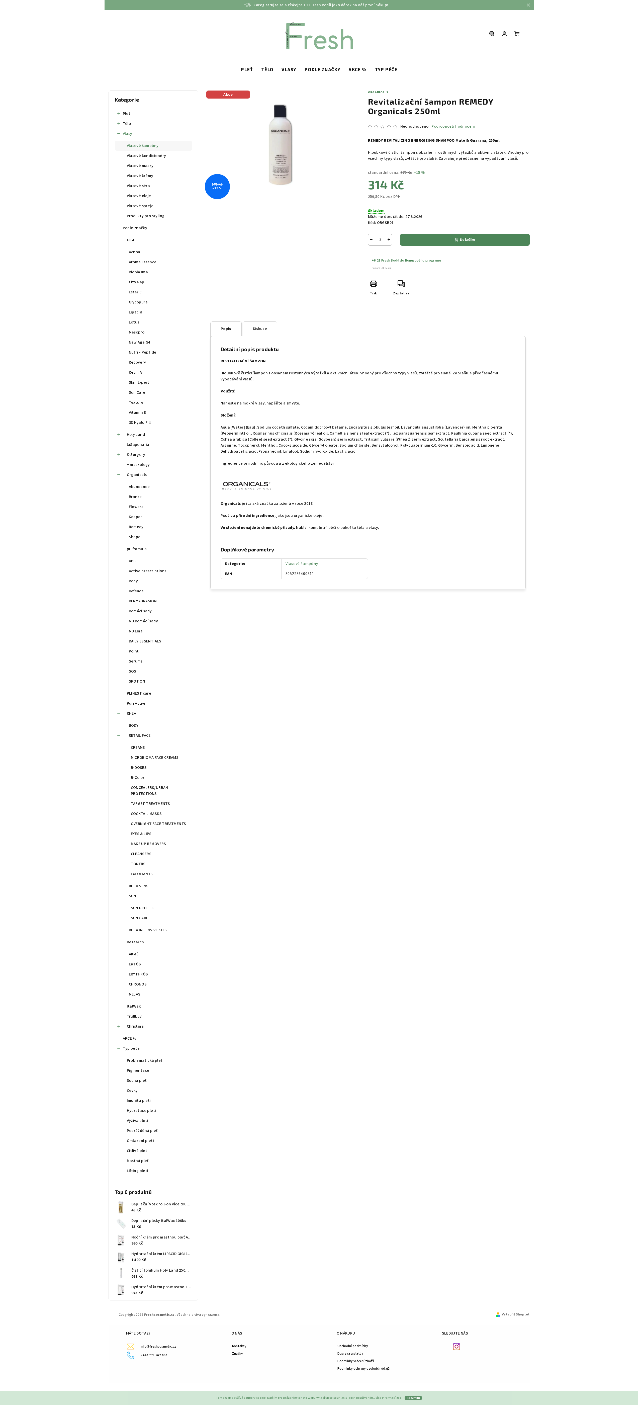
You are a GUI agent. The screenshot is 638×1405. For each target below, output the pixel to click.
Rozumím (413, 1398)
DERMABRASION (143, 601)
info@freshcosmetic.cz (158, 1346)
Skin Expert (139, 382)
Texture (136, 402)
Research (135, 942)
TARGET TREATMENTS (150, 803)
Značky (237, 1353)
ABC (132, 561)
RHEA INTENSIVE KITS (148, 930)
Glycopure (138, 302)
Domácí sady (140, 611)
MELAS (135, 994)
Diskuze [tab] (260, 329)
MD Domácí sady (143, 621)
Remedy (136, 527)
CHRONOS (138, 984)
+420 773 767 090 (154, 1355)
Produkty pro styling (146, 216)
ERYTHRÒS (138, 974)
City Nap (136, 282)
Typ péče (131, 1048)
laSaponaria (138, 444)
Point (134, 651)
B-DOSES (139, 767)
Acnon (134, 252)
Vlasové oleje (139, 196)
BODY (134, 725)
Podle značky (135, 228)
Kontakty (239, 1346)
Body (133, 581)
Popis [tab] (226, 329)
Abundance (139, 486)
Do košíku (467, 239)
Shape (135, 537)
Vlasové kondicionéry (146, 155)
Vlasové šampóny (143, 145)
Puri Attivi (136, 703)
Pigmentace (138, 1070)
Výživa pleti (137, 1120)
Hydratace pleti (141, 1110)
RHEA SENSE (140, 886)
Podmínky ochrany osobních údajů (363, 1368)
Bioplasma (138, 272)
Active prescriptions (147, 571)
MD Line (136, 631)
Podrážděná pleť (142, 1130)
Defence (136, 591)
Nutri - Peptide (142, 352)
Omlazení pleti (140, 1140)
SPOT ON (137, 681)
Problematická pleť (144, 1060)
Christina (135, 1026)
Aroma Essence (143, 262)
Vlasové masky (140, 166)
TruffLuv (134, 1016)
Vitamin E (137, 412)
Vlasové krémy (140, 176)
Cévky (132, 1090)
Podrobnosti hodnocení (453, 126)
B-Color (138, 777)
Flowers (136, 507)
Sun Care (137, 392)
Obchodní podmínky (352, 1346)
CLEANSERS (141, 854)
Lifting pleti (137, 1171)
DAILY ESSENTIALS (145, 641)
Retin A (135, 372)
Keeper (135, 517)
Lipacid (135, 312)
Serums (136, 661)
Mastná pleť (138, 1161)
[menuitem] (247, 70)
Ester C (135, 292)
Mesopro (137, 332)
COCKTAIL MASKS (146, 813)
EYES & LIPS (141, 834)
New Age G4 (139, 342)
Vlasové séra (138, 186)
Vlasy (127, 133)
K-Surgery (136, 454)
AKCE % (129, 1038)
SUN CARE (139, 918)
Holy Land (136, 434)
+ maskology (138, 464)
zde (399, 1398)
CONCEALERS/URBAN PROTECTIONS (149, 790)
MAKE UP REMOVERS (148, 844)
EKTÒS (135, 964)
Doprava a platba (350, 1353)
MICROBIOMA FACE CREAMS (155, 757)
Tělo (127, 123)
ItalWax (134, 1006)
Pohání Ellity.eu (381, 268)
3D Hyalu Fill (140, 422)
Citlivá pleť (137, 1150)
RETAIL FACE (140, 735)
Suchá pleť (137, 1080)
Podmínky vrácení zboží (355, 1361)
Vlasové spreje (140, 206)
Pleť (126, 113)
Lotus (134, 322)
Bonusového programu (423, 260)
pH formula (137, 549)
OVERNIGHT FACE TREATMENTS (158, 824)
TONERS (138, 864)
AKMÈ (134, 954)
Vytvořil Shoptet (515, 1314)
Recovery (137, 362)
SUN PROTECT (143, 908)
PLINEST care (139, 693)
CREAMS (138, 747)
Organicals (137, 474)
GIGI (130, 240)
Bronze (135, 497)
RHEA (131, 713)
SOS (132, 671)
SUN (132, 896)
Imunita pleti (139, 1100)
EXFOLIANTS (142, 874)
